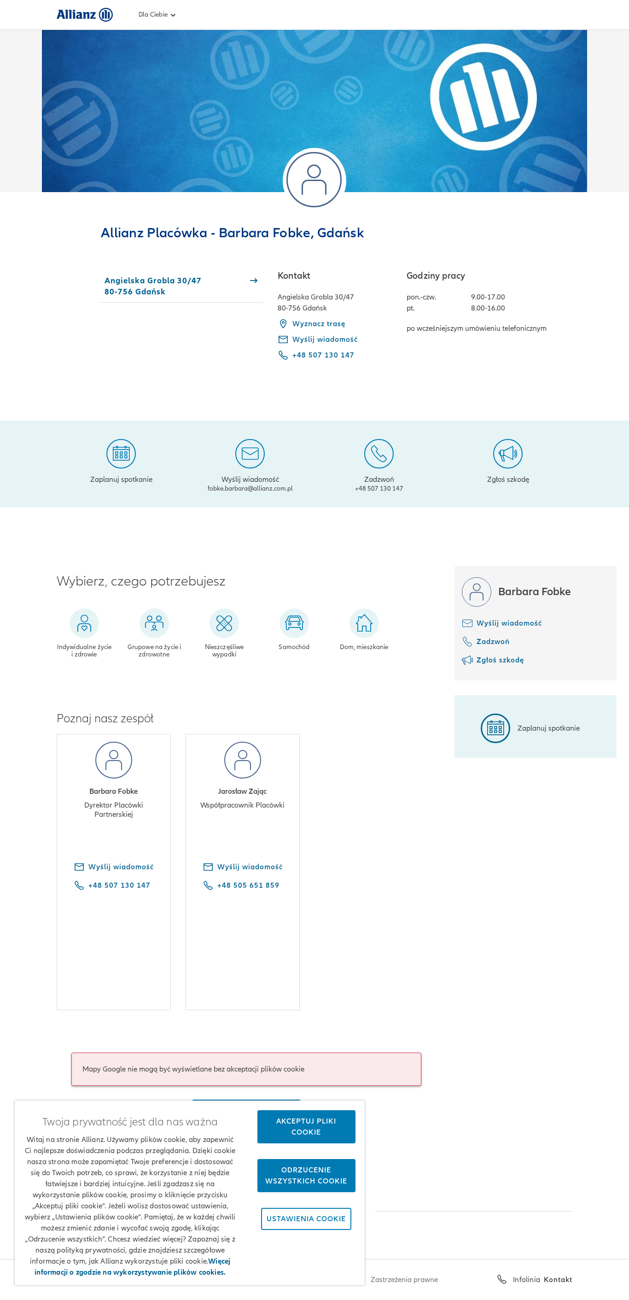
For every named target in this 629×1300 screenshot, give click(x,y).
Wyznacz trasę (318, 323)
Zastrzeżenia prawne (404, 1279)
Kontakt (558, 1279)
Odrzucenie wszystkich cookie (306, 1175)
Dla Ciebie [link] (153, 14)
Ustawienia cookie (306, 1219)
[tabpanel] (425, 322)
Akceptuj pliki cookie (306, 1127)
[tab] (182, 286)
